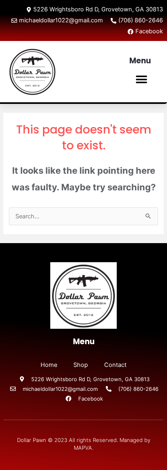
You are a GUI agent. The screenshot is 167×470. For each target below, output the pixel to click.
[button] (142, 79)
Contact (115, 365)
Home (49, 365)
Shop (80, 365)
